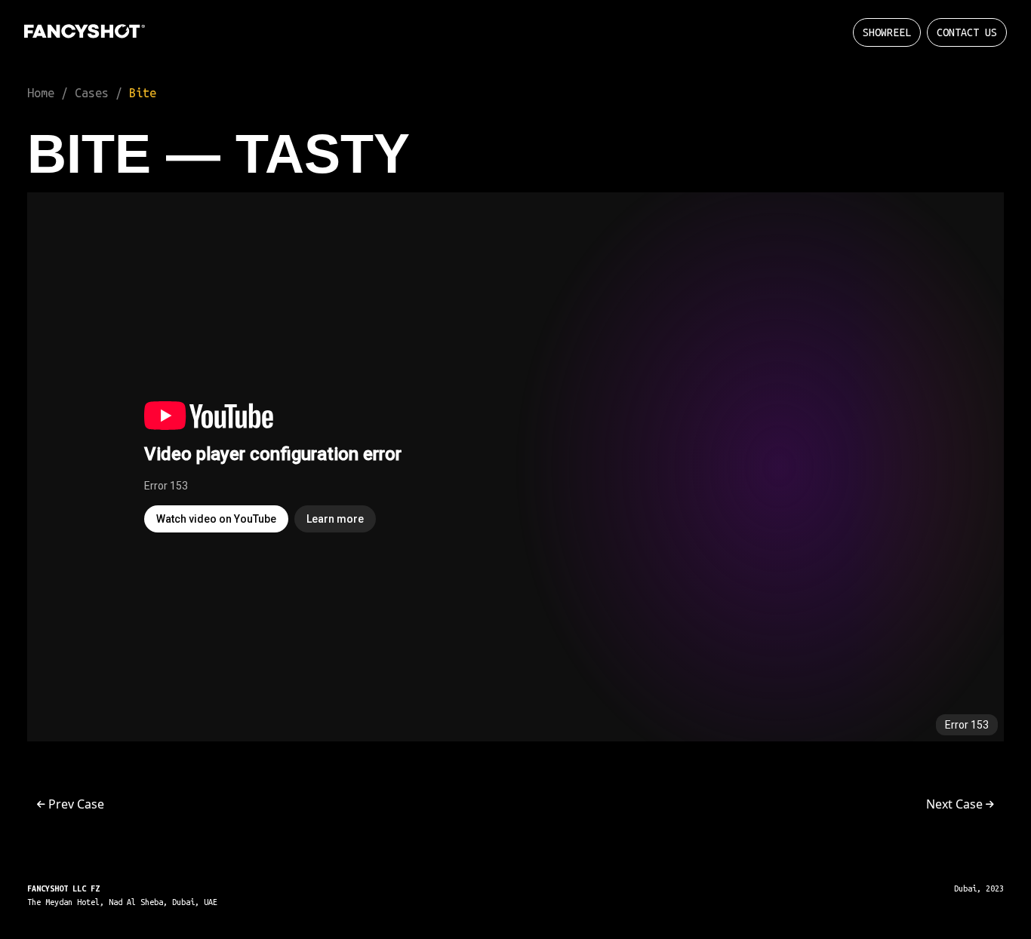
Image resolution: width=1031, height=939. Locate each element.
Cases (92, 93)
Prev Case (74, 804)
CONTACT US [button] (967, 32)
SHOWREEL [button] (887, 32)
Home (40, 93)
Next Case (956, 804)
